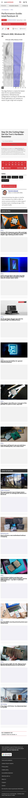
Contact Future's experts (7, 763)
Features (4, 20)
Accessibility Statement (7, 773)
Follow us (16, 28)
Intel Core (15, 177)
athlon (4, 177)
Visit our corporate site (12, 750)
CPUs (12, 9)
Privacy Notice (20, 149)
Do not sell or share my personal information (12, 788)
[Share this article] (2, 28)
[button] (26, 2)
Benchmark (5, 180)
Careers (3, 785)
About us (4, 779)
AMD (21, 177)
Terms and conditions (7, 760)
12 (18, 164)
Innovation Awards (13, 5)
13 (22, 164)
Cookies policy (5, 769)
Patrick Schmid (12, 20)
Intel (9, 177)
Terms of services (18, 148)
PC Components (5, 9)
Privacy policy (5, 766)
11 (15, 164)
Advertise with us (6, 776)
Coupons (4, 782)
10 (12, 164)
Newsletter (24, 28)
